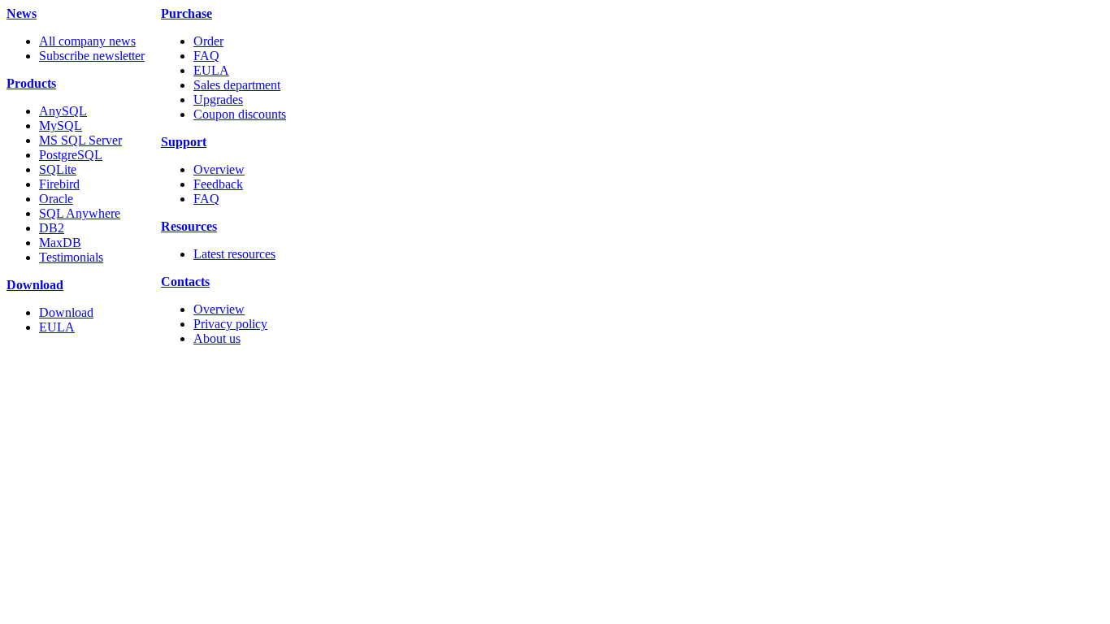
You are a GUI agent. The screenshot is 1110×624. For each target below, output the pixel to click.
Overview (219, 169)
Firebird (59, 184)
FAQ (206, 56)
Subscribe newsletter (92, 56)
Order (208, 41)
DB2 (51, 228)
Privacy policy (230, 324)
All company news (87, 41)
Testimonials (71, 257)
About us (217, 338)
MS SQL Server (80, 140)
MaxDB (60, 242)
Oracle (56, 199)
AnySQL (63, 111)
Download (66, 312)
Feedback (218, 184)
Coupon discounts (239, 114)
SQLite (57, 169)
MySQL (60, 125)
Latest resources (234, 254)
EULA (57, 327)
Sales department (236, 85)
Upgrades (218, 99)
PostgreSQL (70, 155)
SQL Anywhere (79, 213)
